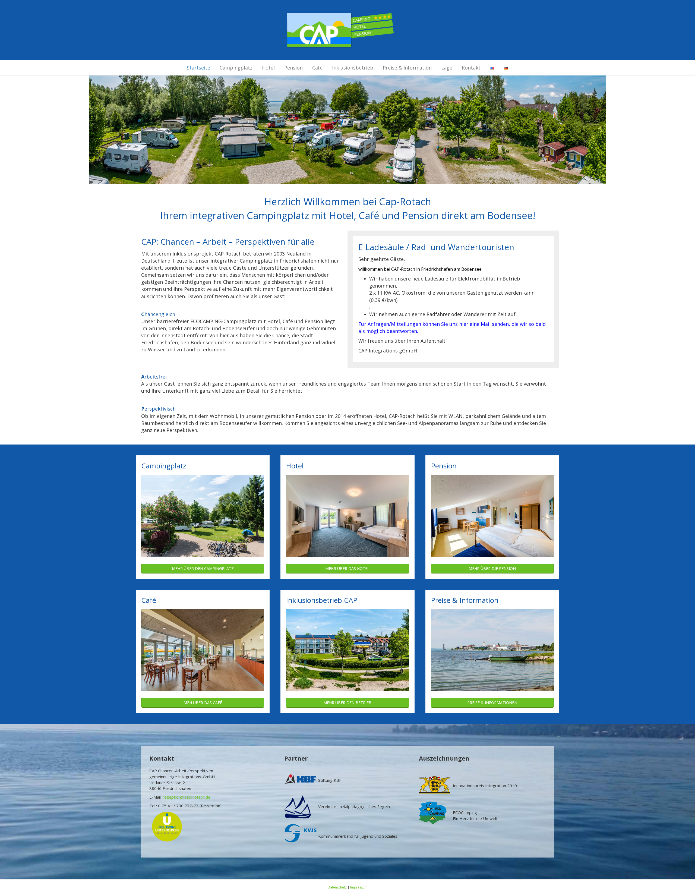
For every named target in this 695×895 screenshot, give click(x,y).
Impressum (359, 887)
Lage (446, 67)
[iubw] (167, 826)
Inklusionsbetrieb (352, 67)
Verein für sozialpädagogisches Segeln (354, 806)
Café (317, 67)
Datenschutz (337, 887)
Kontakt (471, 67)
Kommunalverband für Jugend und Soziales (357, 836)
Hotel (268, 67)
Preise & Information (407, 67)
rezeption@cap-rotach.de (186, 797)
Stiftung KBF (329, 780)
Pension (293, 67)
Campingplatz (236, 67)
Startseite (198, 67)
